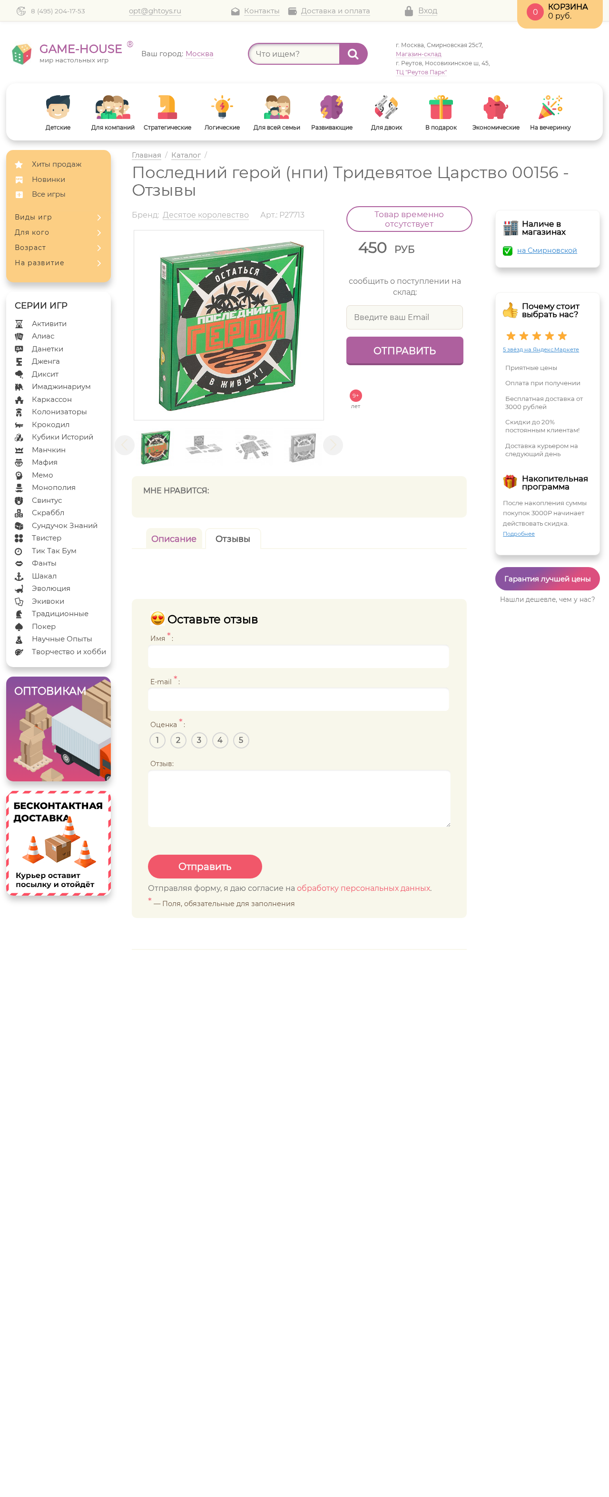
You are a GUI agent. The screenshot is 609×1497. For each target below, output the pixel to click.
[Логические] (222, 107)
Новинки (48, 179)
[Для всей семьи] (277, 107)
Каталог (186, 155)
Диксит (45, 374)
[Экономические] (496, 107)
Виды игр (33, 217)
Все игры (49, 194)
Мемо (42, 474)
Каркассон (52, 399)
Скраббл (48, 512)
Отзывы (233, 539)
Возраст (30, 247)
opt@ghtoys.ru (155, 11)
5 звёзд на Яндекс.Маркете (541, 349)
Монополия (54, 487)
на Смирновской (547, 250)
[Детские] (58, 107)
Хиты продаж (56, 164)
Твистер (46, 537)
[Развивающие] (331, 107)
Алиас (43, 335)
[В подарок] (441, 107)
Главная (146, 155)
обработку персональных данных (363, 888)
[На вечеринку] (550, 107)
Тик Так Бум (54, 550)
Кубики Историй (62, 436)
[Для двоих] (386, 107)
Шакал (44, 575)
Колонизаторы (59, 411)
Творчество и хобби (69, 651)
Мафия (45, 462)
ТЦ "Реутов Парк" (421, 72)
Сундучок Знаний (65, 525)
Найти (353, 54)
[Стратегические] (167, 107)
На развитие (40, 263)
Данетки (47, 348)
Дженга (46, 361)
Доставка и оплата (335, 11)
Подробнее (519, 533)
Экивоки (48, 601)
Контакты (262, 11)
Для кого (32, 232)
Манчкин (49, 449)
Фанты (44, 563)
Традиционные (60, 613)
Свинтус (47, 500)
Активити (49, 323)
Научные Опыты (62, 638)
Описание (173, 539)
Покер (44, 626)
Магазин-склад (419, 54)
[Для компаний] (113, 107)
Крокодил (50, 424)
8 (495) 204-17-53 (58, 11)
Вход (427, 10)
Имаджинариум (61, 386)
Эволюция (51, 588)
